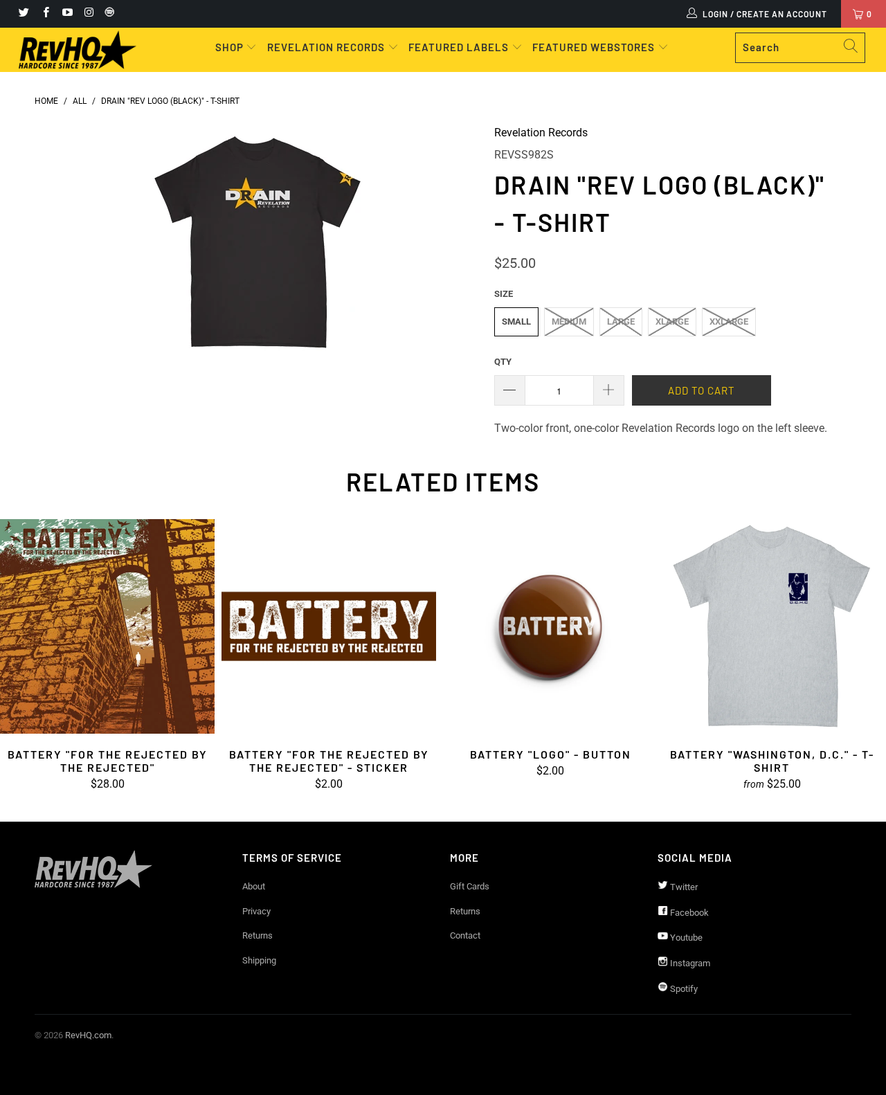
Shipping (259, 960)
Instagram (689, 963)
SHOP (230, 47)
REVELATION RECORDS (326, 47)
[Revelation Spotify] (107, 14)
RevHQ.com (88, 1035)
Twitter (683, 887)
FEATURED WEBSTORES (595, 47)
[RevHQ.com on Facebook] (45, 14)
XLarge (672, 321)
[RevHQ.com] (78, 49)
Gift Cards (469, 886)
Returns (257, 935)
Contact (465, 935)
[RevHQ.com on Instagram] (88, 14)
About (253, 886)
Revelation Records (541, 132)
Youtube (685, 937)
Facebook (688, 912)
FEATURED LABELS (458, 47)
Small (516, 321)
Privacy (256, 911)
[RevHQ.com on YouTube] (67, 14)
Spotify (683, 989)
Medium (569, 321)
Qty (503, 361)
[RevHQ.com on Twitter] (23, 14)
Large (621, 321)
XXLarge (728, 321)
